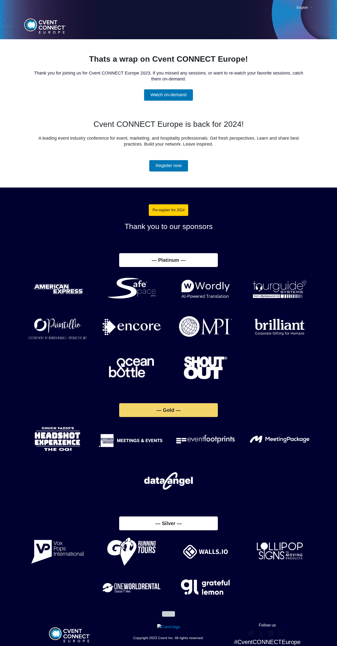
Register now (169, 165)
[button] (252, 635)
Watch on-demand (168, 94)
